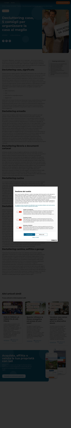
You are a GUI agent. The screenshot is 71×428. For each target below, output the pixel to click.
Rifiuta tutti (41, 234)
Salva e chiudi (35, 237)
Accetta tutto (29, 234)
